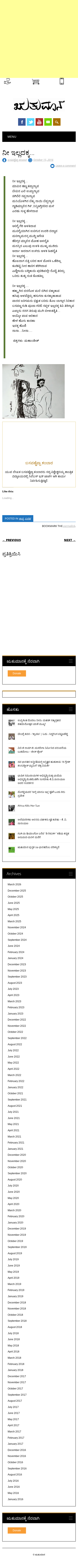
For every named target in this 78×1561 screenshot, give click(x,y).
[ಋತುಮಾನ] (39, 110)
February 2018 (16, 1364)
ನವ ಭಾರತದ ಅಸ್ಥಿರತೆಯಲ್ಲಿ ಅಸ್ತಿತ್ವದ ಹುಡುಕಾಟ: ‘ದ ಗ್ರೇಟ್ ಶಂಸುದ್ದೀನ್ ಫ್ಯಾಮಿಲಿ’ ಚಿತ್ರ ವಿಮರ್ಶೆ (44, 763)
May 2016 (13, 1493)
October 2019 (15, 1241)
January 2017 (15, 1443)
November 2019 (17, 1234)
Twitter (30, 122)
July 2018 (13, 1333)
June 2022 (14, 1056)
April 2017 (13, 1425)
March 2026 (14, 884)
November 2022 (17, 1025)
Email (48, 122)
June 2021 (14, 1118)
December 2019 (17, 1228)
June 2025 (14, 902)
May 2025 (13, 909)
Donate (17, 673)
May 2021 (13, 1124)
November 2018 (17, 1308)
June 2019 (14, 1265)
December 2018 (17, 1302)
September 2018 (17, 1320)
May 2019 (13, 1271)
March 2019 (14, 1284)
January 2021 (15, 1148)
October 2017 (15, 1388)
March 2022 (14, 1075)
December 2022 (17, 1019)
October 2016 (15, 1462)
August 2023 (15, 982)
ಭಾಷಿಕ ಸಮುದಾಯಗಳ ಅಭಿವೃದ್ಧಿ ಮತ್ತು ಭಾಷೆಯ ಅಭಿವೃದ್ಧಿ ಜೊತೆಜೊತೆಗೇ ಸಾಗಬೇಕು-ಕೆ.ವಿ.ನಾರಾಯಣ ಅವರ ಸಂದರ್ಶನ (41, 779)
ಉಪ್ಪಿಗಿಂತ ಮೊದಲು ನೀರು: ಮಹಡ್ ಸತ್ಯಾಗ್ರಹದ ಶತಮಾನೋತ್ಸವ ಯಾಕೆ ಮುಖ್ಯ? (39, 722)
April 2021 (13, 1130)
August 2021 (15, 1105)
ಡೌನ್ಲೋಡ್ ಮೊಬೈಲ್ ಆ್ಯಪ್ (71, 85)
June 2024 (14, 945)
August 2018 (15, 1327)
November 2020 (17, 1161)
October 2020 (15, 1167)
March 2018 (14, 1357)
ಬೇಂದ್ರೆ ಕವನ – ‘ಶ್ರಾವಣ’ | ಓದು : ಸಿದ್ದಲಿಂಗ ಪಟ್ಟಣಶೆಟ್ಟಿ (43, 734)
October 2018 (15, 1314)
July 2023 (13, 988)
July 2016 (13, 1480)
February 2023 (16, 1007)
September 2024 (17, 939)
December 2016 (17, 1450)
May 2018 (13, 1345)
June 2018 (14, 1339)
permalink (69, 526)
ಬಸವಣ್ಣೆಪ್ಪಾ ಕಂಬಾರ (17, 160)
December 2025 (17, 890)
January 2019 (15, 1296)
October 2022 (15, 1031)
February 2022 (16, 1081)
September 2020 (17, 1173)
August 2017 (15, 1400)
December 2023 (17, 964)
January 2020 (15, 1222)
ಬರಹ (28, 518)
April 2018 (13, 1351)
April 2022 (13, 1068)
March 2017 (14, 1431)
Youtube (39, 122)
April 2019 (13, 1277)
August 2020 (15, 1179)
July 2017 (13, 1407)
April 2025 (13, 915)
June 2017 (14, 1413)
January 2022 (15, 1087)
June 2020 (14, 1191)
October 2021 (15, 1093)
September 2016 (17, 1468)
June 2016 (14, 1486)
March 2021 (14, 1136)
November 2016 (17, 1456)
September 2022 (17, 1038)
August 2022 (15, 1044)
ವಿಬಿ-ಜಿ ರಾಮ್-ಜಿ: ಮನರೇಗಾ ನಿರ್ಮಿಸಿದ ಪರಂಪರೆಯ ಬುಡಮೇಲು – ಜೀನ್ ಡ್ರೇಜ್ (42, 749)
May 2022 (13, 1062)
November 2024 (17, 927)
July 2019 (13, 1259)
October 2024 (15, 933)
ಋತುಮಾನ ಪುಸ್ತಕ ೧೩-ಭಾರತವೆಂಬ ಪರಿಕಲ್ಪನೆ (38, 847)
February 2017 (16, 1437)
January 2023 (15, 1013)
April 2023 (13, 995)
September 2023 (17, 976)
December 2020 (17, 1154)
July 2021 (13, 1111)
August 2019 (15, 1253)
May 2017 (13, 1419)
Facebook (22, 122)
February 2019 (16, 1290)
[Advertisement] (39, 39)
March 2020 (14, 1210)
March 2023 (14, 1001)
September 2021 (17, 1099)
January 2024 (15, 958)
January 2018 (15, 1370)
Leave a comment (66, 165)
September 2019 (17, 1247)
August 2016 (15, 1474)
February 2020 (16, 1216)
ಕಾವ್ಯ (21, 518)
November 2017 (17, 1382)
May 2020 (13, 1198)
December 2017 (17, 1376)
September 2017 (17, 1394)
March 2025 (14, 921)
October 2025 (15, 896)
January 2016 (15, 1499)
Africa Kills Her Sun (29, 805)
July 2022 (13, 1050)
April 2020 (13, 1204)
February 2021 (16, 1142)
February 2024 (16, 952)
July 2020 (13, 1185)
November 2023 (17, 970)
